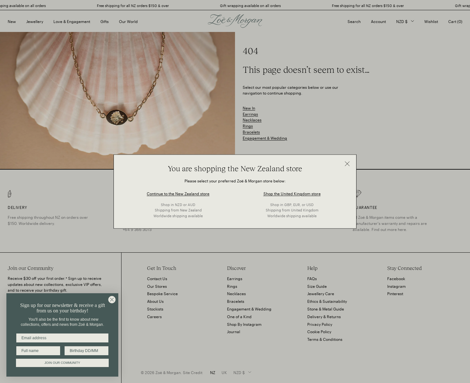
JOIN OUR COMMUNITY (62, 362)
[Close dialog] (112, 299)
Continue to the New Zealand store (178, 193)
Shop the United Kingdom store (292, 193)
